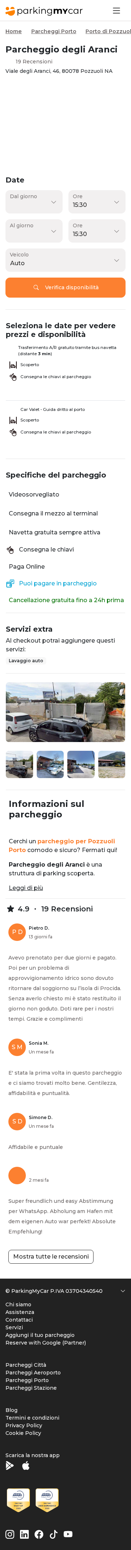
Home (13, 31)
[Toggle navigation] (116, 10)
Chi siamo (18, 1304)
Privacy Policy (23, 1425)
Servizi (14, 1327)
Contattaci (19, 1319)
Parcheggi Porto (53, 31)
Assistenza (19, 1312)
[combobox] (63, 263)
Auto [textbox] (17, 263)
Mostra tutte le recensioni (51, 1256)
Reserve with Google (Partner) (45, 1342)
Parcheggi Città (25, 1365)
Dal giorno (23, 196)
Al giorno (21, 225)
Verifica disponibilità (72, 287)
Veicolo (19, 254)
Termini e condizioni (32, 1417)
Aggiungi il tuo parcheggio (40, 1335)
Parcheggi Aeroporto (33, 1372)
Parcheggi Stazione (31, 1388)
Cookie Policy (23, 1433)
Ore (78, 196)
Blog (11, 1410)
